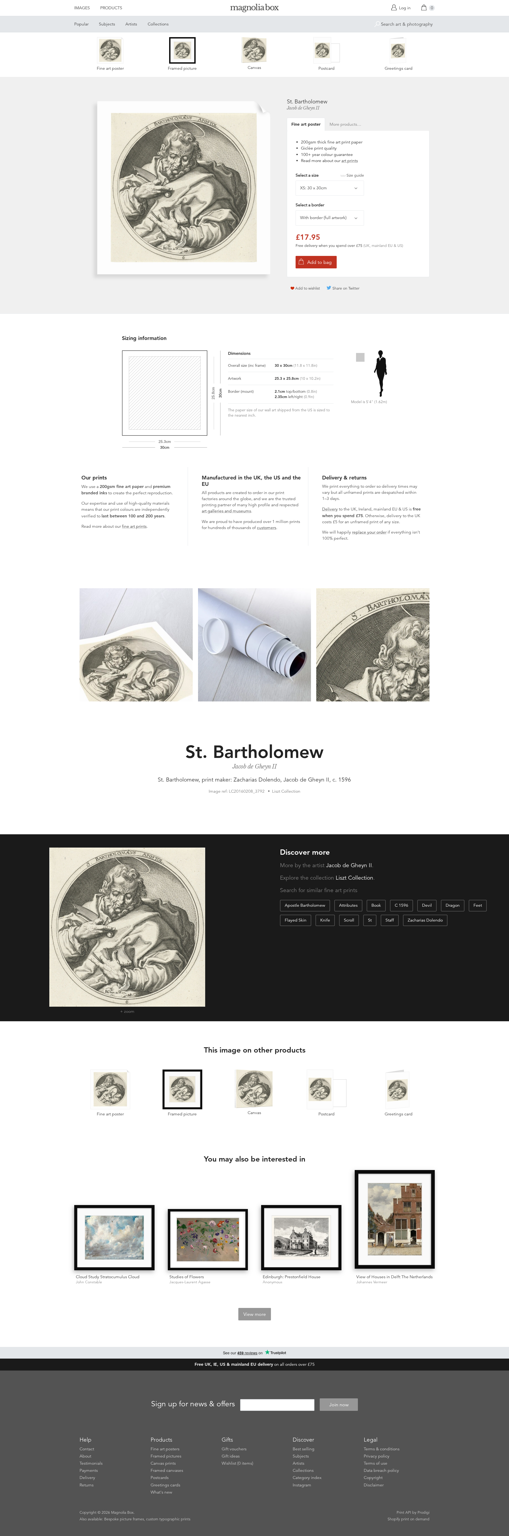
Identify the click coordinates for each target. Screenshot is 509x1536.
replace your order (369, 532)
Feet (477, 905)
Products (111, 8)
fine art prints (134, 526)
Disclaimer (374, 1485)
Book (376, 905)
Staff (389, 920)
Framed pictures (166, 1456)
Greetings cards (165, 1485)
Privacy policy (376, 1456)
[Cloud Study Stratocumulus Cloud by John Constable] (114, 1237)
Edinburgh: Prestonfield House (292, 1277)
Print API (404, 1512)
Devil (427, 905)
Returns (87, 1485)
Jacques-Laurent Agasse (189, 1282)
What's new (161, 1492)
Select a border (310, 205)
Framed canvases (167, 1470)
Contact (87, 1449)
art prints (349, 160)
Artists (131, 24)
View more (254, 1314)
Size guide (355, 175)
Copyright (373, 1477)
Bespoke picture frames (124, 1519)
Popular (81, 24)
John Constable (89, 1282)
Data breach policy (381, 1470)
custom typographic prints (168, 1519)
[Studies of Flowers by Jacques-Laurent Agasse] (208, 1239)
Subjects (107, 24)
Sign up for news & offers (193, 1403)
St (370, 920)
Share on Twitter (345, 288)
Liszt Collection (354, 877)
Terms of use (375, 1463)
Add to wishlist (307, 288)
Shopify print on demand (408, 1519)
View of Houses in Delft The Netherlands (394, 1277)
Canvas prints (163, 1463)
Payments (89, 1470)
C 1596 (401, 905)
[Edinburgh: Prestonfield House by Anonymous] (301, 1237)
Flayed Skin (295, 920)
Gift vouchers (234, 1449)
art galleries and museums (226, 511)
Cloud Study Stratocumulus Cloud (107, 1277)
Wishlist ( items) (237, 1463)
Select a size (330, 175)
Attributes (348, 905)
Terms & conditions (382, 1449)
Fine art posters (165, 1449)
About (85, 1456)
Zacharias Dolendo (425, 920)
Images (82, 8)
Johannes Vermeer (371, 1282)
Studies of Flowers (186, 1277)
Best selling (303, 1449)
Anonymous (272, 1282)
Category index (307, 1477)
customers (266, 527)
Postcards (160, 1477)
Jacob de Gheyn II (303, 108)
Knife (325, 920)
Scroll (349, 920)
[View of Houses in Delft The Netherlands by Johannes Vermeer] (395, 1220)
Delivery (330, 509)
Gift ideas (231, 1456)
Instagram (302, 1485)
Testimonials (91, 1463)
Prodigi (423, 1512)
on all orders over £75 (255, 1364)
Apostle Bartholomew (305, 905)
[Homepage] (254, 9)
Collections (158, 24)
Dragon (453, 905)
